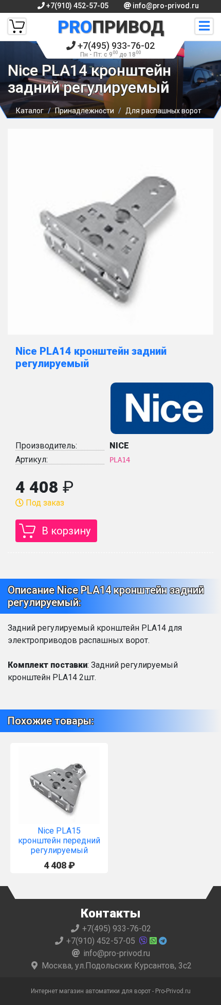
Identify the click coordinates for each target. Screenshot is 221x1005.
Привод (111, 27)
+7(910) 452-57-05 (76, 6)
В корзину (66, 531)
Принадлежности (84, 111)
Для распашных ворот (163, 111)
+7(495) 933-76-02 (115, 49)
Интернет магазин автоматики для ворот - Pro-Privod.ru (111, 991)
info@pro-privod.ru (165, 6)
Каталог (30, 111)
